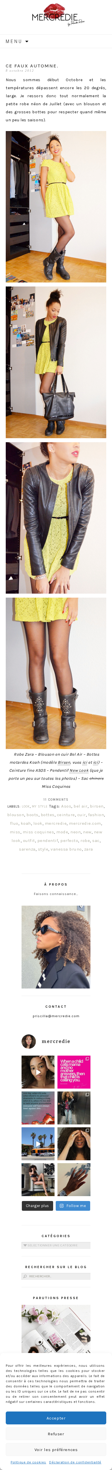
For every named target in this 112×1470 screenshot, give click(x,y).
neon (75, 832)
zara (88, 849)
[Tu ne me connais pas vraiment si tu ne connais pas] (38, 1143)
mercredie (56, 823)
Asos (66, 806)
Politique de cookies (28, 1462)
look (38, 823)
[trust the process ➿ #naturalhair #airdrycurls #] (38, 1072)
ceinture (66, 814)
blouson (15, 814)
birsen (97, 806)
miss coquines (38, 832)
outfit (29, 840)
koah (26, 823)
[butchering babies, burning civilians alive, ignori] (38, 1107)
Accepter (56, 1418)
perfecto (69, 840)
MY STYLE (40, 806)
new (87, 832)
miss (15, 832)
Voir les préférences (56, 1449)
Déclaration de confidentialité (75, 1462)
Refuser (56, 1433)
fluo (14, 823)
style (43, 849)
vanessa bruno (66, 849)
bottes (48, 814)
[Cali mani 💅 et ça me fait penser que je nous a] (73, 1179)
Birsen (64, 762)
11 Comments (56, 800)
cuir (81, 814)
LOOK (26, 806)
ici (84, 762)
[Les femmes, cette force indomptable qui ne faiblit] (73, 1072)
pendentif (47, 840)
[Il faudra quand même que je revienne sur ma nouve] (73, 1143)
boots (32, 814)
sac (96, 840)
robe (85, 840)
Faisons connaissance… (56, 894)
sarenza (27, 849)
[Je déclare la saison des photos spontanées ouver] (38, 1179)
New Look (78, 770)
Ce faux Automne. (32, 66)
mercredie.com (85, 823)
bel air (81, 806)
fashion (96, 814)
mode (62, 832)
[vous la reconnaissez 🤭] (73, 1107)
